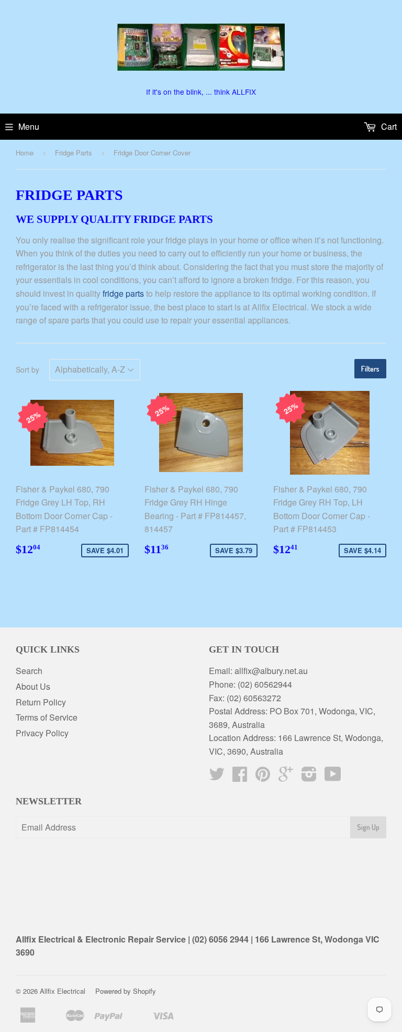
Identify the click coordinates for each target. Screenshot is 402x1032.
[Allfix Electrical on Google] (286, 777)
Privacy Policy (42, 733)
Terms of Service (46, 717)
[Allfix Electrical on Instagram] (309, 777)
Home (25, 153)
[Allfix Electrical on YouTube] (333, 777)
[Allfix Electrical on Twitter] (217, 777)
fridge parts (123, 293)
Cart (388, 126)
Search (29, 671)
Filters (370, 368)
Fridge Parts (73, 153)
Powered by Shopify (125, 991)
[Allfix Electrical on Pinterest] (263, 777)
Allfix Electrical (62, 991)
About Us (33, 686)
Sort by (27, 369)
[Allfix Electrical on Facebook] (240, 777)
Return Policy (41, 702)
